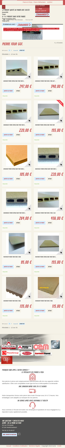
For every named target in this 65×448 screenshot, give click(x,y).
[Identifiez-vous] (3, 7)
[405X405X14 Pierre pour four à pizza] (16, 243)
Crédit (59, 446)
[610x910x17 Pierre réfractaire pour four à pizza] (16, 67)
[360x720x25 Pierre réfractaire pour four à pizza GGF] (48, 155)
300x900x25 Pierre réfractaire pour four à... (14, 125)
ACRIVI (49, 2)
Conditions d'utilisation (20, 446)
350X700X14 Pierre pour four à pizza (12, 301)
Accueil (8, 446)
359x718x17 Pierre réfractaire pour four (45, 125)
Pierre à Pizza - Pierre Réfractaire (34, 2)
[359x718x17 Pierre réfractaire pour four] (48, 111)
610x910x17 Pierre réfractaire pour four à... (14, 81)
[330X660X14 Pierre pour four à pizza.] (48, 287)
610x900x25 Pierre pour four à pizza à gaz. (45, 213)
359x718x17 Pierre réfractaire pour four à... (45, 257)
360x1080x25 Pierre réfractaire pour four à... (14, 213)
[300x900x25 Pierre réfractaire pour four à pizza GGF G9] (16, 111)
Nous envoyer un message (9, 434)
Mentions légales (34, 446)
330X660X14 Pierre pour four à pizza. (44, 301)
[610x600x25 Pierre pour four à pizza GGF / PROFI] (48, 67)
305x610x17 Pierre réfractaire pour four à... (14, 169)
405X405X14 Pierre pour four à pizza (12, 257)
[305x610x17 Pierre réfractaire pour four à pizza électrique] (16, 155)
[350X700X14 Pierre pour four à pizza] (16, 287)
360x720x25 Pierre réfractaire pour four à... (46, 169)
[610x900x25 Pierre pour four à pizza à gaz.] (48, 199)
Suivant (15, 50)
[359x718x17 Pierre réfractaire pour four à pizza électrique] (48, 243)
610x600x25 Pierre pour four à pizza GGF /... (45, 81)
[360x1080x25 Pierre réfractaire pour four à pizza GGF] (16, 199)
